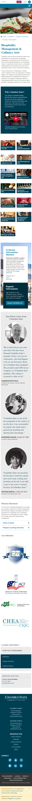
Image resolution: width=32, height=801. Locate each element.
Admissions (6, 656)
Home (4, 36)
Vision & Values (8, 523)
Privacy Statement (7, 776)
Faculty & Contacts (8, 666)
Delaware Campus (16, 721)
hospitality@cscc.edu (8, 683)
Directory (25, 776)
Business (16, 744)
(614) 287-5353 (16, 714)
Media (16, 749)
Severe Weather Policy (20, 778)
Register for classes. (14, 798)
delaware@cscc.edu (16, 728)
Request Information (14, 303)
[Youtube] (16, 760)
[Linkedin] (15, 766)
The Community (16, 747)
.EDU (3, 1)
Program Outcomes (8, 661)
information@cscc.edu (16, 716)
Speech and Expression (16, 780)
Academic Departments (22, 36)
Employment (7, 778)
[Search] (29, 2)
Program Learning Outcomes (13, 527)
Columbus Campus (16, 708)
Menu (29, 4)
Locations (17, 776)
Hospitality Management (12, 650)
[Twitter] (10, 760)
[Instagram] (21, 760)
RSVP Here (9, 279)
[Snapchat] (21, 766)
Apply (19, 2)
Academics (11, 36)
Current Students (16, 736)
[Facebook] (10, 766)
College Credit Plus (16, 741)
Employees (16, 739)
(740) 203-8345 (16, 727)
